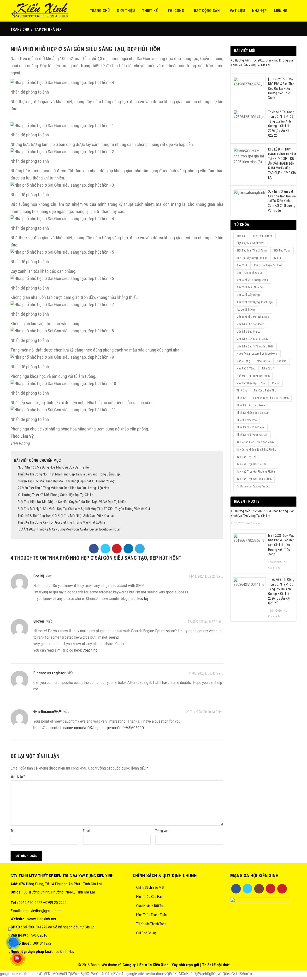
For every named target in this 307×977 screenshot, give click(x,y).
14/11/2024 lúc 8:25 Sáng (206, 576)
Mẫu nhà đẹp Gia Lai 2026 (252, 339)
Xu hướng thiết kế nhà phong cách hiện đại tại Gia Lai (56, 495)
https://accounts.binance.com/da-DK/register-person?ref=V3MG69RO (88, 727)
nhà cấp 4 (268, 368)
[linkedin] (128, 548)
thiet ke (241, 398)
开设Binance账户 (47, 711)
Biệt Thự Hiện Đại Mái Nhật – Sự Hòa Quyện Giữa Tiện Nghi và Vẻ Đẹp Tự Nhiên (72, 502)
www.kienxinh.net (41, 918)
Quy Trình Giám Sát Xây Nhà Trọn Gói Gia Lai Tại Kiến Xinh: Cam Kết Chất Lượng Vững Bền (282, 201)
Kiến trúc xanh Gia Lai (249, 272)
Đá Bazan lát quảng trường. (253, 486)
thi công (241, 390)
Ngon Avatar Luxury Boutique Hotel (256, 353)
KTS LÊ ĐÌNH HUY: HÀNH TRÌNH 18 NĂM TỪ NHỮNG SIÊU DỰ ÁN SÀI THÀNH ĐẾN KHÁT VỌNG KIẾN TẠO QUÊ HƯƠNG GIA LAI (282, 163)
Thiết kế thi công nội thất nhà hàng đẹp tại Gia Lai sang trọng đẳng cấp (69, 474)
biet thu (241, 236)
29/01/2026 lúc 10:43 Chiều (204, 712)
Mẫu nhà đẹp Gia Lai (248, 331)
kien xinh (242, 265)
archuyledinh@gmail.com (41, 910)
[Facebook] (94, 548)
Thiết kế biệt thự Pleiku (250, 405)
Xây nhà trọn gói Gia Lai (251, 464)
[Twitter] (105, 548)
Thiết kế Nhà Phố (246, 420)
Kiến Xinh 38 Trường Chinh (252, 280)
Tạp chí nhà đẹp (48, 29)
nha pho (281, 361)
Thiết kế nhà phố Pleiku (250, 427)
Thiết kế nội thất (216, 964)
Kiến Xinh (161, 964)
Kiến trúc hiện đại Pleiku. (269, 265)
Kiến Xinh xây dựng (248, 294)
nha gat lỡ (263, 361)
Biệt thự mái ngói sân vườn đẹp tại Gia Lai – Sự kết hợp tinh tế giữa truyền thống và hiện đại (84, 509)
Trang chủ (20, 29)
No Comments (254, 523)
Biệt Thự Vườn (281, 250)
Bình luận (18, 776)
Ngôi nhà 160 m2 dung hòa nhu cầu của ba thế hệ (53, 467)
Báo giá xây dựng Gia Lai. (251, 258)
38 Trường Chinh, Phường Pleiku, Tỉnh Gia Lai (59, 892)
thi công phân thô (265, 390)
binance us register (49, 673)
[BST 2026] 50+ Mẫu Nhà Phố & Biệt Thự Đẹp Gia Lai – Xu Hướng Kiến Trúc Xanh (281, 88)
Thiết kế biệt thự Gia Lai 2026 (271, 398)
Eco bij (142, 598)
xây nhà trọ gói (246, 457)
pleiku (275, 383)
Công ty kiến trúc (137, 964)
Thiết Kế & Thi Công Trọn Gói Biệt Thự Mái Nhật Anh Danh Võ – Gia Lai (66, 516)
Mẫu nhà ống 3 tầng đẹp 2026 (254, 346)
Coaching (90, 650)
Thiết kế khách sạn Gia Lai (252, 412)
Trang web (162, 831)
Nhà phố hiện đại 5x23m (251, 383)
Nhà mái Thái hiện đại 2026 (253, 376)
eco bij (38, 576)
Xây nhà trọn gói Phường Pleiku (255, 471)
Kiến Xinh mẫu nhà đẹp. (250, 287)
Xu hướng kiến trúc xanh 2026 (255, 442)
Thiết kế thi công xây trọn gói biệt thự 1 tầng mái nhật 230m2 (61, 522)
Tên (13, 831)
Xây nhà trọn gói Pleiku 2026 (254, 479)
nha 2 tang (243, 361)
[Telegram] (140, 548)
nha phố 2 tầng (245, 368)
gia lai (278, 258)
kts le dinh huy (245, 309)
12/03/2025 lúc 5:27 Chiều (205, 622)
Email (86, 831)
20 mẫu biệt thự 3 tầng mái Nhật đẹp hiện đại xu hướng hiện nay (63, 488)
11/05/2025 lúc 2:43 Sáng (206, 673)
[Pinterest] (117, 548)
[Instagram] (259, 888)
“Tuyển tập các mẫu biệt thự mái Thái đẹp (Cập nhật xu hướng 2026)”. (67, 481)
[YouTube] (270, 888)
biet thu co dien (262, 236)
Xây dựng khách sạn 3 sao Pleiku (256, 449)
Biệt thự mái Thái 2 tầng (251, 250)
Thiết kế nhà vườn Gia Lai (251, 434)
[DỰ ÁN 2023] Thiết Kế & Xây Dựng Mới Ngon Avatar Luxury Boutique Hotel (69, 529)
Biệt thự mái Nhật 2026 (250, 243)
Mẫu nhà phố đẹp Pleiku (250, 324)
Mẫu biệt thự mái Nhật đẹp (252, 316)
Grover (39, 621)
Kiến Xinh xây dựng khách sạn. (254, 302)
